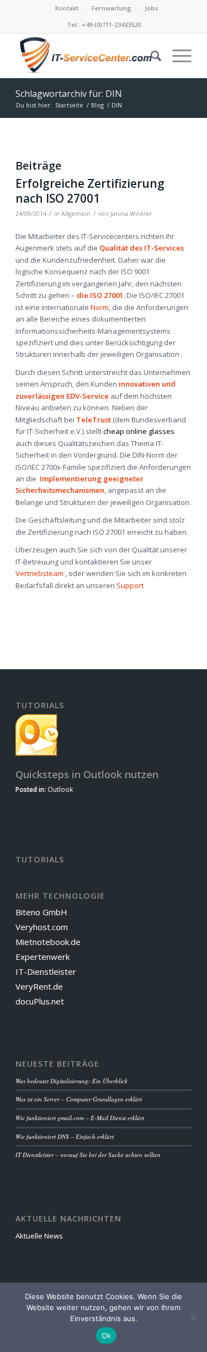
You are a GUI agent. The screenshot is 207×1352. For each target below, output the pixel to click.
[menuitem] (67, 8)
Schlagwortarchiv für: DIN (68, 94)
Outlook (60, 789)
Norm (100, 307)
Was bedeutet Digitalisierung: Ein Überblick (71, 1081)
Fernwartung (111, 8)
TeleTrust (93, 420)
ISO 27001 (105, 295)
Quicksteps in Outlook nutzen (86, 774)
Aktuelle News (39, 1236)
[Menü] (176, 56)
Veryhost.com (41, 926)
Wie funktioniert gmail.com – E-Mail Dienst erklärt (79, 1118)
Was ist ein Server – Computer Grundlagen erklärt (78, 1099)
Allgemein (76, 214)
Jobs (151, 8)
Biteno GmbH (41, 911)
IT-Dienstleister (45, 971)
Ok (107, 1335)
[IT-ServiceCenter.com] (85, 56)
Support (130, 585)
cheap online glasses (138, 431)
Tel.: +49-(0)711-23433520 (104, 24)
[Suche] (150, 56)
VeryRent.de (39, 986)
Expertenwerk (42, 956)
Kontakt (66, 8)
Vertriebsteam (39, 573)
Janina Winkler (131, 214)
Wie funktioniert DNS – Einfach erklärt (64, 1136)
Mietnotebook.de (48, 941)
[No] (193, 1317)
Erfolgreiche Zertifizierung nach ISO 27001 (89, 191)
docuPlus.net (39, 1001)
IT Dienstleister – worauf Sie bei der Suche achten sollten (88, 1154)
